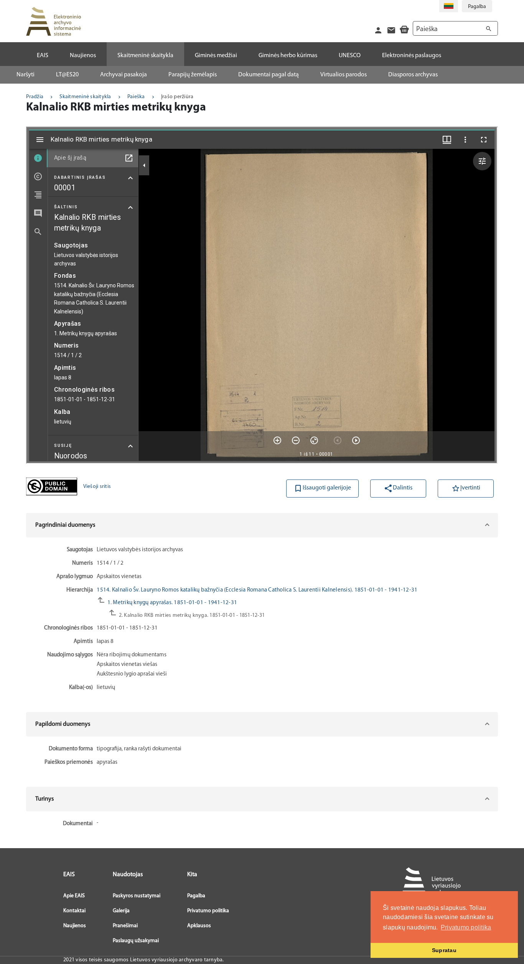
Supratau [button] (444, 950)
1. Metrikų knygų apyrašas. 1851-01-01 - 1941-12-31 (171, 603)
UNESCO (350, 56)
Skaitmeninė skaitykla (85, 97)
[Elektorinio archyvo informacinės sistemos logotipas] (53, 21)
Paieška (136, 97)
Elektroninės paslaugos (411, 56)
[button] (262, 525)
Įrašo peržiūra (177, 97)
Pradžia (34, 97)
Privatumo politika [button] (466, 927)
